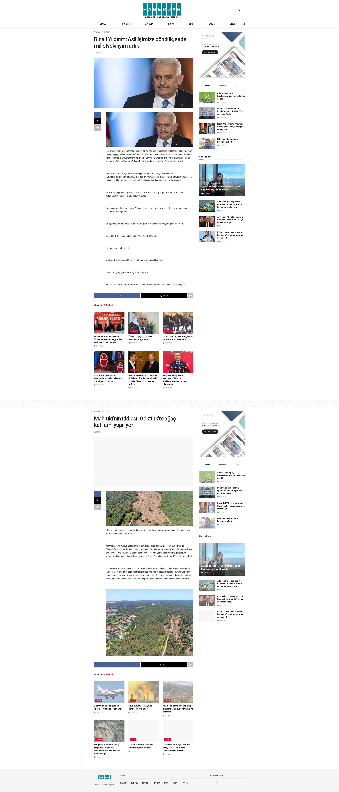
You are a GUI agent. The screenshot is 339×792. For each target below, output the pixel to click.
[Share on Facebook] (97, 115)
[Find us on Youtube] (244, 10)
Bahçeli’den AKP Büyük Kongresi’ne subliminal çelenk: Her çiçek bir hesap (108, 378)
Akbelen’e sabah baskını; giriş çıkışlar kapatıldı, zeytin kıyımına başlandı (178, 709)
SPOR (191, 24)
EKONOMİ (149, 24)
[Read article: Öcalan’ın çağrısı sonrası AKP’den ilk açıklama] (143, 323)
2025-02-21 (168, 388)
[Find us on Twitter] (239, 10)
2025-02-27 (133, 343)
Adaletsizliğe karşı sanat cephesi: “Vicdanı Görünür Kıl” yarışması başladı (229, 204)
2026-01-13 (99, 712)
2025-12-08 (133, 712)
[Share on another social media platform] (97, 127)
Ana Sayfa (97, 32)
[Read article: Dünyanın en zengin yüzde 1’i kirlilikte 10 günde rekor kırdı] (109, 692)
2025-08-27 (99, 757)
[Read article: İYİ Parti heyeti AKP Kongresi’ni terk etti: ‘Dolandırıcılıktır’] (178, 323)
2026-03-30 (206, 193)
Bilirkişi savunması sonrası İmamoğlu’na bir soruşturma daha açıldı (230, 235)
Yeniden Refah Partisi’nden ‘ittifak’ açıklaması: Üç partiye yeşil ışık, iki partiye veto (108, 339)
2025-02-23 (168, 343)
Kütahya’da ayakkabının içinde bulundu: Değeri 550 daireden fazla (230, 111)
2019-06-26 (98, 53)
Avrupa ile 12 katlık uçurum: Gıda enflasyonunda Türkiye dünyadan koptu (230, 220)
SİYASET (103, 24)
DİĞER (232, 24)
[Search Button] (244, 24)
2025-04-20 (168, 754)
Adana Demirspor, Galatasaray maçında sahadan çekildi (231, 96)
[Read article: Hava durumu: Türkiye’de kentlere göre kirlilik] (143, 692)
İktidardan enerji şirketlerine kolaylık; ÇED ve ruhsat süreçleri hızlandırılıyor (176, 747)
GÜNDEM (126, 24)
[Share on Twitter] (97, 121)
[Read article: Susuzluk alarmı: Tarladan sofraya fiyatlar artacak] (143, 731)
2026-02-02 (99, 346)
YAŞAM (212, 24)
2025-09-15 (168, 715)
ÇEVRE (106, 411)
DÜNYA (171, 24)
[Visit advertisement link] (222, 55)
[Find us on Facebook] (234, 10)
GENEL (98, 331)
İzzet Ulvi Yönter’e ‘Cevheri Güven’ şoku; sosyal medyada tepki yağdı (231, 127)
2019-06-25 (98, 432)
